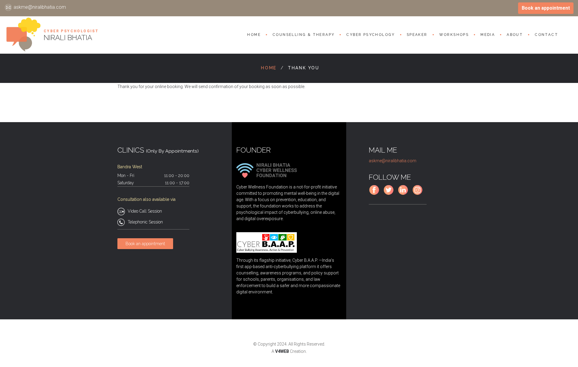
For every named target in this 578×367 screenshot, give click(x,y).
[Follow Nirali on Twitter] (390, 193)
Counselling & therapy (303, 35)
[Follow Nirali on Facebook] (375, 193)
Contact (546, 35)
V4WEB (282, 351)
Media (487, 35)
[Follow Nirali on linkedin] (404, 193)
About (515, 35)
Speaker (417, 35)
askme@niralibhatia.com (40, 7)
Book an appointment (546, 8)
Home (254, 35)
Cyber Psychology (370, 35)
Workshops (454, 35)
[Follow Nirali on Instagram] (419, 193)
